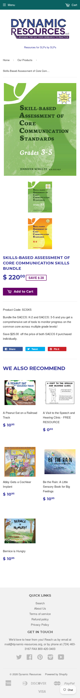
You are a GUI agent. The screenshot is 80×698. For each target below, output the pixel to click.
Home (6, 60)
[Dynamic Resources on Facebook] (29, 658)
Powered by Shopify (56, 674)
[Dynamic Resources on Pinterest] (40, 658)
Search (40, 603)
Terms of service (40, 614)
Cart (74, 5)
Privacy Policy (40, 624)
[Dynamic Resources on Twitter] (19, 658)
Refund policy (40, 619)
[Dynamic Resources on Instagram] (50, 658)
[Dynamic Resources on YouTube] (61, 658)
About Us (40, 608)
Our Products (24, 60)
